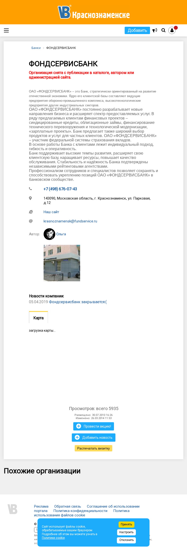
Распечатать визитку (93, 448)
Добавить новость (93, 437)
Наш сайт (51, 212)
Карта (38, 318)
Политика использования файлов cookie (82, 513)
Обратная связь (67, 506)
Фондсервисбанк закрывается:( (78, 302)
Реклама (41, 506)
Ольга (60, 234)
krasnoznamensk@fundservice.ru (70, 221)
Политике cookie (53, 538)
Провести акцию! (93, 426)
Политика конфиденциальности (80, 511)
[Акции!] (155, 30)
